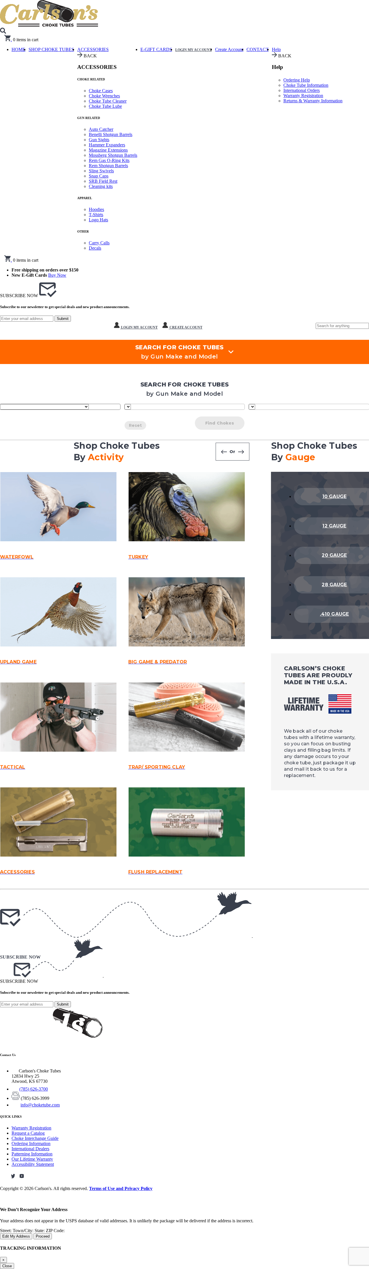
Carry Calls (99, 242)
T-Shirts (96, 214)
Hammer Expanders (107, 144)
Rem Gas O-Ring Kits (109, 160)
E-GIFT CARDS (156, 49)
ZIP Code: (55, 1230)
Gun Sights (99, 139)
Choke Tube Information (305, 85)
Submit (63, 318)
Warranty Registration (303, 95)
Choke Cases (101, 90)
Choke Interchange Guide (35, 1138)
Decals (95, 248)
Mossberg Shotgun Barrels (113, 155)
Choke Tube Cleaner (108, 101)
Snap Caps (98, 176)
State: (40, 1230)
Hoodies (96, 209)
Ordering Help (296, 80)
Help (276, 49)
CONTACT (257, 49)
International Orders (301, 90)
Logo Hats (98, 219)
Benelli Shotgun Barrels (110, 134)
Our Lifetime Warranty (32, 1159)
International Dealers (30, 1148)
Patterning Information (32, 1153)
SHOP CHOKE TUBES (51, 49)
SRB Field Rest (103, 181)
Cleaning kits (101, 186)
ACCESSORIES (93, 49)
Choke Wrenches (104, 95)
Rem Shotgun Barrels (108, 165)
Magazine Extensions (108, 150)
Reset (135, 425)
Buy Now (57, 275)
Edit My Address (16, 1236)
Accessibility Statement (33, 1164)
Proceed (43, 1236)
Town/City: (24, 1230)
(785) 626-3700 (33, 1089)
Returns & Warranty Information (312, 100)
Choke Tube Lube (105, 106)
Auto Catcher (101, 129)
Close (7, 1266)
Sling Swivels (101, 170)
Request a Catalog (28, 1133)
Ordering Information (31, 1143)
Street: (6, 1230)
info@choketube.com (40, 1104)
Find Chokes (219, 423)
